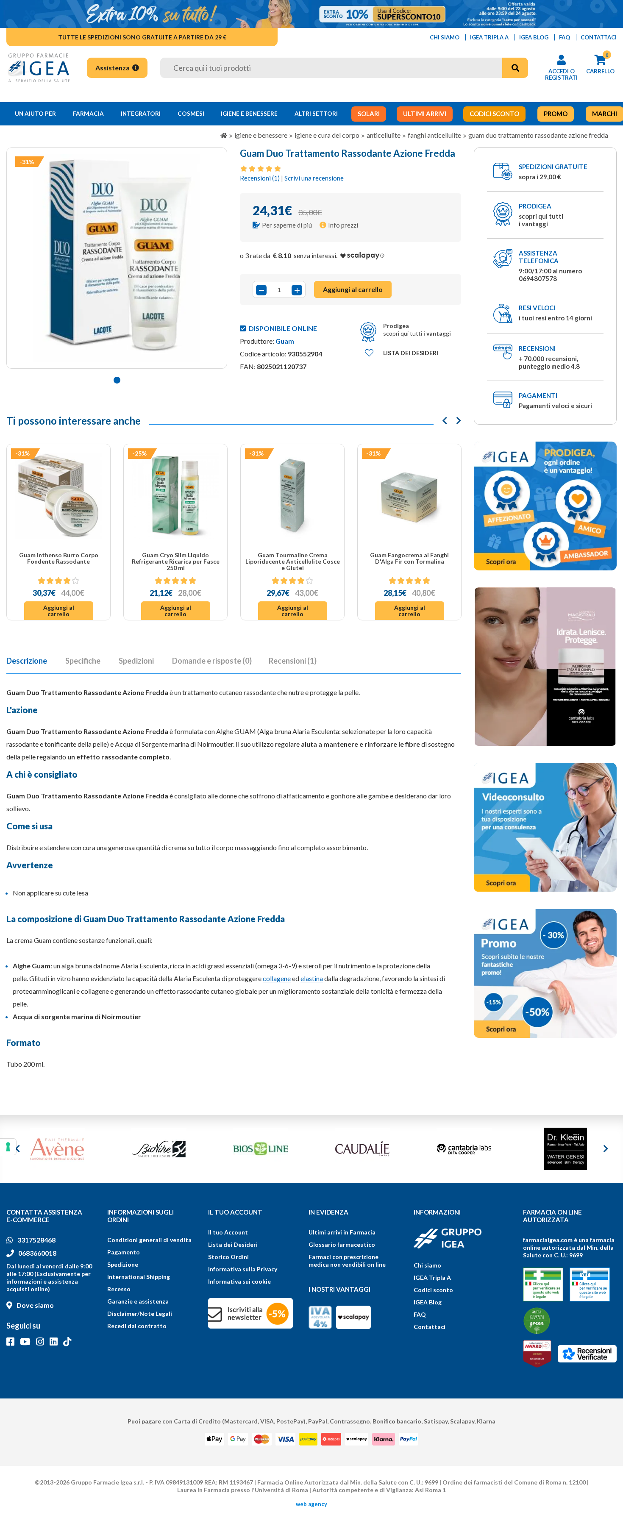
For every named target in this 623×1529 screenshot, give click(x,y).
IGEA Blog (428, 1302)
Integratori (141, 113)
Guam (284, 341)
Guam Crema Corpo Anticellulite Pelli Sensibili (410, 558)
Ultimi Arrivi (424, 113)
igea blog (533, 37)
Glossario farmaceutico (342, 1244)
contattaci (599, 37)
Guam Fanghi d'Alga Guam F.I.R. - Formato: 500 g (292, 558)
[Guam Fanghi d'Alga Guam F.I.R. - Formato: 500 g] (292, 495)
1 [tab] (116, 380)
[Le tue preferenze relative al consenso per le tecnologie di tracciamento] (8, 1147)
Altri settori (316, 113)
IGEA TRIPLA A (489, 37)
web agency (311, 1504)
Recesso (119, 1289)
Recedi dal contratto (137, 1325)
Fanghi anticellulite (434, 135)
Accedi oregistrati (561, 74)
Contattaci (429, 1326)
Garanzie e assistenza (138, 1301)
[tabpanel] (117, 258)
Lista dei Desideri (233, 1244)
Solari (369, 113)
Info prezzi (343, 225)
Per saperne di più (287, 225)
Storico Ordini (228, 1256)
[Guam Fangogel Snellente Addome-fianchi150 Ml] (58, 495)
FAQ (420, 1314)
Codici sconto (433, 1289)
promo (555, 113)
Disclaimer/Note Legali (139, 1313)
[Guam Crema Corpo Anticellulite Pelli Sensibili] (409, 495)
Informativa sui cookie (239, 1281)
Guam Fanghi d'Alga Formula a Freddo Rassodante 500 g (175, 558)
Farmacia (88, 113)
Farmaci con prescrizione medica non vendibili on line (347, 1260)
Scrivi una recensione (314, 178)
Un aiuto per (35, 113)
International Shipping (138, 1276)
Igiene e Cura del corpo (327, 135)
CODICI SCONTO (494, 113)
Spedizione (122, 1264)
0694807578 (538, 278)
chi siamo (444, 37)
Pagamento (123, 1252)
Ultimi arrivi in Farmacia (342, 1232)
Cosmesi (191, 113)
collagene (277, 978)
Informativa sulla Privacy (242, 1269)
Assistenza (113, 68)
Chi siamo (427, 1265)
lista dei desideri (410, 352)
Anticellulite (383, 135)
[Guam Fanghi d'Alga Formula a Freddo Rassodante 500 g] (175, 495)
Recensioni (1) (260, 178)
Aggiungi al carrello (58, 610)
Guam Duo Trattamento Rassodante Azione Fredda (538, 135)
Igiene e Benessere (249, 113)
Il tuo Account (228, 1232)
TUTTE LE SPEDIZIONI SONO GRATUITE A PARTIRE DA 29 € (142, 37)
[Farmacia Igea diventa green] (537, 1320)
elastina (311, 978)
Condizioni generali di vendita (149, 1239)
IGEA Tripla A (432, 1277)
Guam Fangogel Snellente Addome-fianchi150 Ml (59, 558)
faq (564, 37)
